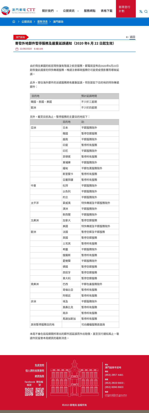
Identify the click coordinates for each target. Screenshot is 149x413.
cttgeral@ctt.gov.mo (116, 395)
